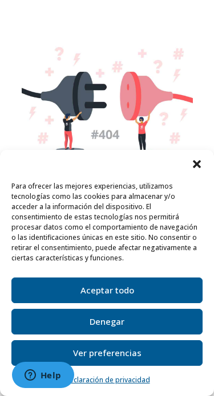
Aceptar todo (107, 290)
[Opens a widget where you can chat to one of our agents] (42, 376)
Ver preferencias (107, 352)
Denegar (107, 321)
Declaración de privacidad (107, 380)
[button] (197, 164)
